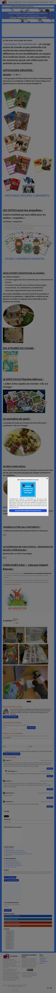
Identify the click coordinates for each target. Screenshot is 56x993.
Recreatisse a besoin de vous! (28, 480)
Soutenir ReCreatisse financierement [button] (28, 511)
